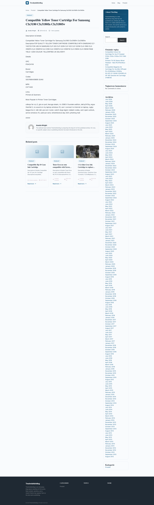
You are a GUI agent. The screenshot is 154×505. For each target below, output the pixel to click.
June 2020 (108, 255)
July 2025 (108, 125)
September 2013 (110, 429)
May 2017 (108, 335)
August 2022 (109, 200)
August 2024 (109, 148)
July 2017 (108, 330)
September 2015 (110, 377)
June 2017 (108, 332)
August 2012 (109, 456)
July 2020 (108, 253)
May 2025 (108, 129)
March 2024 (109, 159)
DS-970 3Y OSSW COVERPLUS (115, 73)
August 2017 (109, 328)
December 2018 (110, 294)
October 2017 (109, 324)
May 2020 (108, 258)
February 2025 (110, 136)
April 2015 (108, 388)
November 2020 (110, 245)
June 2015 (108, 384)
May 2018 (108, 309)
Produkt (125, 3)
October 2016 (110, 349)
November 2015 (110, 373)
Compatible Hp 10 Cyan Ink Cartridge (37, 165)
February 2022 (110, 213)
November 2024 (110, 142)
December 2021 (110, 217)
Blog (119, 3)
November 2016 (110, 347)
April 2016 (108, 362)
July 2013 (108, 433)
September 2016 (110, 352)
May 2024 (108, 155)
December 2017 (110, 320)
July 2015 (108, 382)
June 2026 (108, 101)
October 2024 (110, 144)
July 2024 (108, 151)
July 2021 (108, 228)
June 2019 (108, 281)
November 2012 (110, 450)
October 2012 (110, 452)
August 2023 (109, 174)
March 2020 (109, 262)
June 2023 (108, 178)
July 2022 (108, 202)
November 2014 (110, 399)
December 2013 (110, 422)
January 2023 (110, 189)
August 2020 (109, 251)
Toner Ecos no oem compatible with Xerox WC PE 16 (61, 167)
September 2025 (111, 121)
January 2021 (109, 240)
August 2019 (109, 277)
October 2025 (110, 118)
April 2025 (108, 131)
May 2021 (108, 232)
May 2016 (108, 360)
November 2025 (110, 116)
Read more (31, 183)
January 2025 (110, 138)
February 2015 (110, 392)
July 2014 (108, 407)
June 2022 (108, 204)
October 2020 (110, 247)
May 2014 (108, 412)
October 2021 (110, 221)
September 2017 (110, 326)
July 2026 (108, 99)
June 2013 (108, 435)
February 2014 (110, 418)
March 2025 (109, 133)
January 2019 (109, 292)
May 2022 (108, 206)
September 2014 (110, 403)
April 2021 (108, 234)
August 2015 (109, 379)
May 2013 (108, 437)
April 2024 (108, 157)
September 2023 (111, 172)
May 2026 (108, 104)
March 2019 (109, 287)
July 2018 (108, 305)
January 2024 (110, 163)
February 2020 (110, 264)
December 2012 (110, 448)
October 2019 (110, 272)
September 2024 (111, 146)
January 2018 (109, 317)
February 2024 (110, 161)
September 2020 (111, 249)
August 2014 (109, 405)
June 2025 (108, 127)
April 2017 (108, 337)
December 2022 (110, 191)
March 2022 (109, 210)
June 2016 (108, 358)
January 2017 (109, 343)
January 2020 (110, 266)
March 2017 (109, 339)
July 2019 (108, 279)
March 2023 (109, 185)
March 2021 (109, 236)
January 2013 (109, 446)
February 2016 (110, 367)
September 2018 (110, 300)
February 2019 (110, 290)
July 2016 (108, 356)
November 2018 (110, 296)
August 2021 (109, 225)
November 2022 (110, 193)
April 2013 (108, 439)
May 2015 (108, 386)
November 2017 (110, 322)
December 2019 (110, 268)
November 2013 (110, 424)
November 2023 (110, 168)
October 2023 (110, 170)
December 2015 (110, 371)
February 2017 (110, 341)
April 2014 (108, 414)
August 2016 (109, 354)
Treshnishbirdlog (34, 502)
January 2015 (109, 394)
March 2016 (109, 364)
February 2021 (110, 238)
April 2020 (108, 260)
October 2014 (110, 401)
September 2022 (111, 198)
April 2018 (108, 311)
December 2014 (110, 397)
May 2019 (108, 283)
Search (107, 37)
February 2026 (110, 110)
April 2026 (108, 106)
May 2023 (108, 181)
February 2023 (110, 187)
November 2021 (110, 219)
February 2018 (110, 315)
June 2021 (108, 230)
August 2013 (109, 431)
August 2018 (109, 302)
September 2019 (110, 275)
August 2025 (109, 123)
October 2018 (110, 298)
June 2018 (108, 307)
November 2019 (110, 270)
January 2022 (110, 215)
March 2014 (109, 416)
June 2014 (108, 409)
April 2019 (108, 285)
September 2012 (110, 454)
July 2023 (108, 176)
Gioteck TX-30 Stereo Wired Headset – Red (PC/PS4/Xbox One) (115, 63)
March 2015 (109, 390)
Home (113, 3)
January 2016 (109, 369)
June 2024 (108, 153)
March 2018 (109, 313)
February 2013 (110, 444)
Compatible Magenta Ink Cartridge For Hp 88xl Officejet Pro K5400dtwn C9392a (115, 69)
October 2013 (110, 426)
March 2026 (109, 108)
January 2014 (109, 420)
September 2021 (110, 223)
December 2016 (110, 345)
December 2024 (110, 140)
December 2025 (110, 114)
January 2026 (110, 112)
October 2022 (110, 195)
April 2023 (108, 183)
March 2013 (109, 441)
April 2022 (108, 208)
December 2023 (110, 166)
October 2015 (110, 375)
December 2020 (110, 243)
